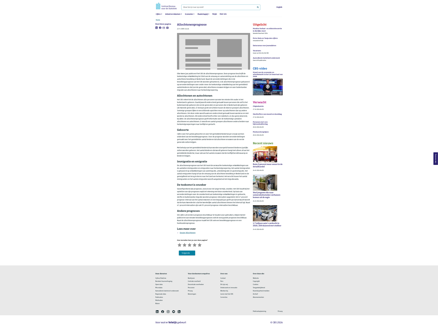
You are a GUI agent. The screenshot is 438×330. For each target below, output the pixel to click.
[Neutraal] (189, 244)
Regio (214, 14)
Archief (255, 294)
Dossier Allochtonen (188, 233)
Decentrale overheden (196, 284)
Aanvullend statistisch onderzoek (167, 291)
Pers (221, 281)
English (279, 7)
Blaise (157, 303)
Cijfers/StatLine (160, 278)
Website (256, 278)
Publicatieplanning (259, 311)
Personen (191, 287)
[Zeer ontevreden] (179, 244)
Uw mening (436, 158)
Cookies (255, 284)
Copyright (256, 281)
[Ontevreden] (184, 244)
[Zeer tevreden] (199, 244)
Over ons (223, 14)
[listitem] (156, 27)
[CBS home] (166, 5)
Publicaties (159, 297)
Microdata (158, 287)
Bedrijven (191, 278)
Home (158, 20)
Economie (189, 14)
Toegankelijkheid (259, 287)
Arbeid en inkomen (172, 14)
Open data (159, 284)
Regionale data (160, 294)
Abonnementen (258, 297)
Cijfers (158, 14)
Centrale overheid (194, 281)
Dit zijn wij (224, 284)
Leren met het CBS (226, 294)
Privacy (190, 291)
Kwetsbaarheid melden (261, 291)
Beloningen (192, 294)
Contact (223, 278)
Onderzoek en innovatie (228, 287)
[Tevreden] (194, 244)
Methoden (159, 300)
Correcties (223, 297)
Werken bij (224, 291)
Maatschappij (203, 14)
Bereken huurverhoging (163, 281)
